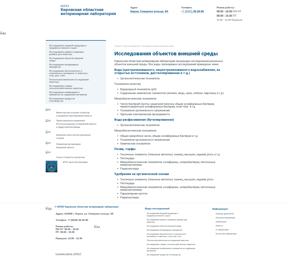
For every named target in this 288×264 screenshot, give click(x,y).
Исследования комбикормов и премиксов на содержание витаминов (68, 93)
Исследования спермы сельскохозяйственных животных (66, 87)
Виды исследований (61, 28)
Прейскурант (153, 28)
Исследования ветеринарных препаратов (64, 66)
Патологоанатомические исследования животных (69, 80)
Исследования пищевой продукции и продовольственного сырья (162, 214)
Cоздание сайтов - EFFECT (68, 254)
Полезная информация (125, 28)
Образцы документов (92, 28)
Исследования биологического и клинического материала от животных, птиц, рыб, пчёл (68, 73)
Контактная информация (224, 28)
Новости (173, 28)
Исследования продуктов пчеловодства (62, 100)
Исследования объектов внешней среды (66, 59)
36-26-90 (192, 11)
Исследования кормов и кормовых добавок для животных (66, 53)
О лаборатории (194, 28)
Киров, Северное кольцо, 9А (149, 11)
